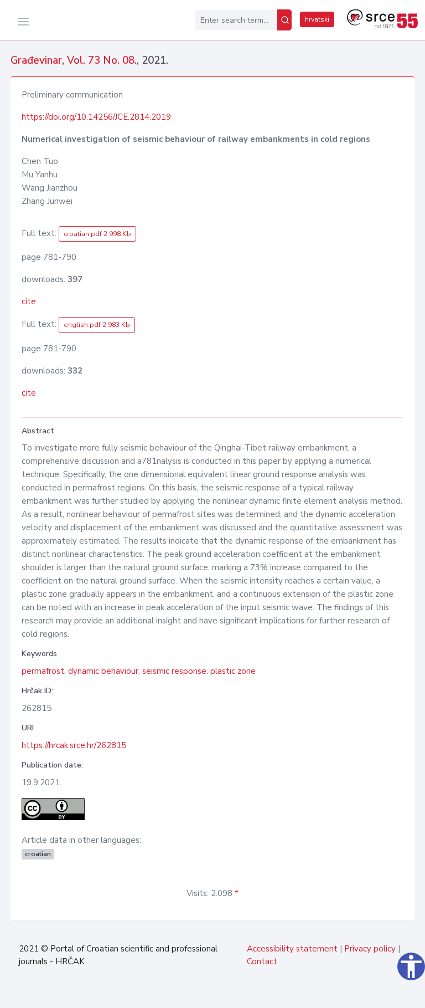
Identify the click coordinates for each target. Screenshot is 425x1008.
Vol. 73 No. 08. (102, 60)
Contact (262, 961)
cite (29, 301)
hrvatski (317, 19)
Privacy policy (370, 948)
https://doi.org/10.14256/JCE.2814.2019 (96, 116)
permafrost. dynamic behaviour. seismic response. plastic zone (139, 671)
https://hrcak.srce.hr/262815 (74, 745)
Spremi (388, 994)
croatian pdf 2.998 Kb (97, 233)
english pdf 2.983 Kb (97, 324)
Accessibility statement (292, 948)
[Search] (284, 19)
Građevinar (36, 60)
